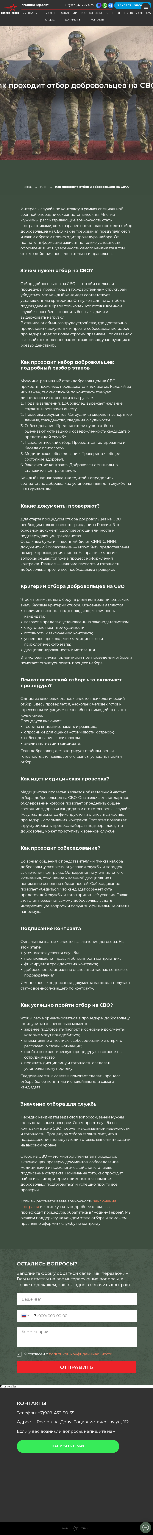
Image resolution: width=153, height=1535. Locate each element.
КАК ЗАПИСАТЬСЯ (95, 13)
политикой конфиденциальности (80, 1354)
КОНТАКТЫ (97, 19)
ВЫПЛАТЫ (29, 13)
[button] (132, 5)
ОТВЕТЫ (50, 19)
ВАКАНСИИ (68, 13)
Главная (27, 187)
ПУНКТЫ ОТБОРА (137, 13)
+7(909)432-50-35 (79, 5)
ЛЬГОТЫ (49, 13)
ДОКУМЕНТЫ (73, 19)
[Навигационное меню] (146, 7)
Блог (44, 187)
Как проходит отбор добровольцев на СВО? (92, 187)
